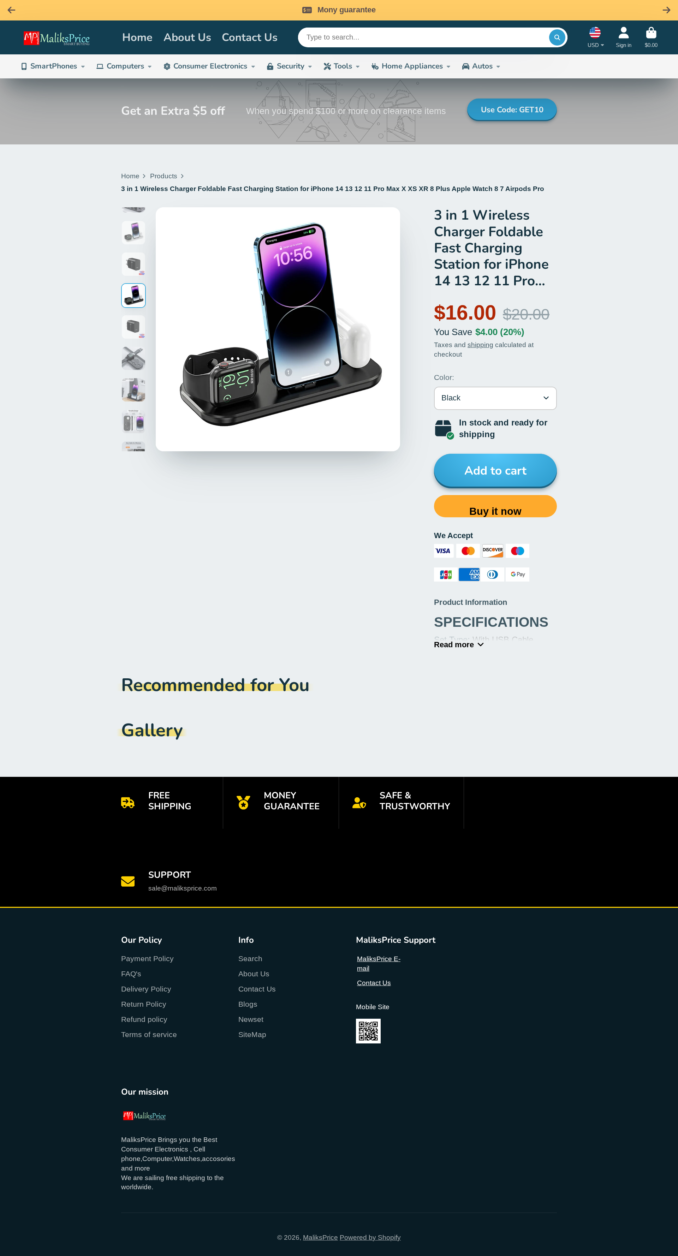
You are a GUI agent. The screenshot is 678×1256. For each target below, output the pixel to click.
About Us (187, 37)
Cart (651, 37)
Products (163, 176)
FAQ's (131, 974)
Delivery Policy (146, 989)
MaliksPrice (320, 1237)
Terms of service (149, 1034)
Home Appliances (412, 66)
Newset (250, 1019)
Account (623, 37)
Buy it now (495, 511)
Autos (482, 66)
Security (290, 66)
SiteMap (252, 1034)
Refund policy (144, 1019)
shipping (480, 345)
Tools (343, 66)
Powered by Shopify (370, 1237)
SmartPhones (53, 66)
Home (137, 37)
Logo (64, 37)
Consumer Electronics (210, 66)
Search (250, 958)
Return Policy (143, 1004)
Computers (125, 66)
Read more (454, 644)
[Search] (557, 37)
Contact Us (250, 37)
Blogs (247, 1004)
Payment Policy (147, 958)
